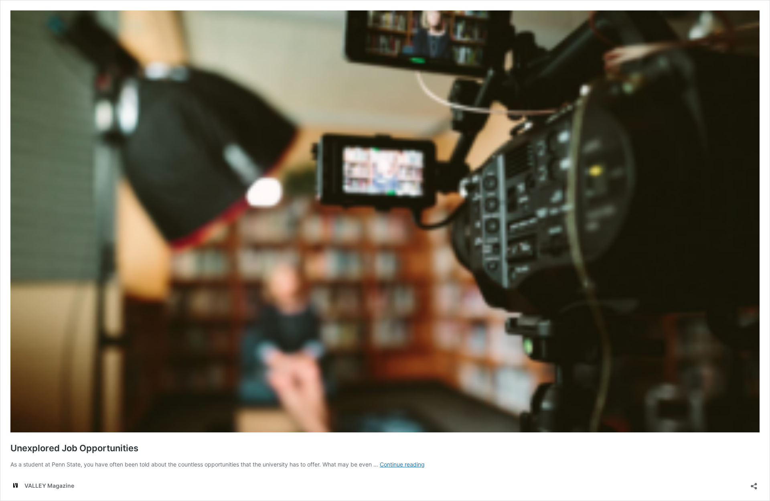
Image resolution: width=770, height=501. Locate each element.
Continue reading (402, 464)
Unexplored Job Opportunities (74, 448)
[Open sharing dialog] (754, 483)
